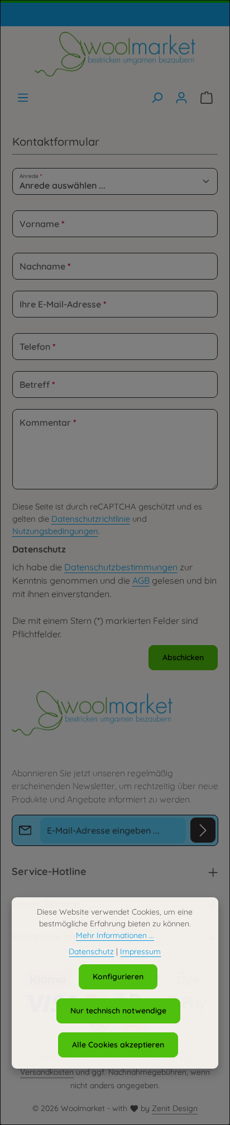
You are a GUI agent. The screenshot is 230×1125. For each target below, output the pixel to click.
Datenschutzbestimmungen (121, 567)
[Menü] (23, 97)
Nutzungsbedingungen (55, 531)
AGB (141, 580)
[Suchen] (157, 97)
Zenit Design (175, 1108)
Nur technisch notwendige (118, 1011)
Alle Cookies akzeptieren (118, 1045)
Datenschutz (91, 951)
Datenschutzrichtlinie (90, 518)
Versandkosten (47, 1072)
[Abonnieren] (202, 830)
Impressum (140, 951)
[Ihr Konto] (181, 97)
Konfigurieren (118, 977)
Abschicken (183, 657)
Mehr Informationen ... (115, 935)
